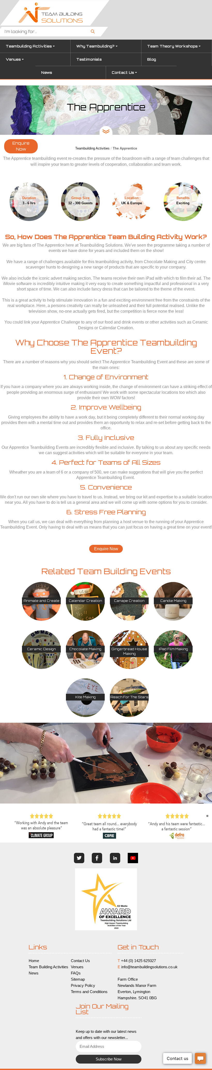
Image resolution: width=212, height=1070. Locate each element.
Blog (151, 59)
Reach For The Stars (129, 697)
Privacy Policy (83, 986)
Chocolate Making (85, 649)
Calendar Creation (85, 601)
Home (34, 961)
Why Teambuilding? (95, 46)
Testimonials (89, 59)
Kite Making (85, 697)
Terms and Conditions (89, 992)
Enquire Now (20, 146)
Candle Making (173, 601)
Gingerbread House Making (129, 651)
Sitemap (78, 979)
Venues (13, 59)
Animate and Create (41, 601)
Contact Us (123, 72)
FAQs (76, 973)
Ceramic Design (41, 649)
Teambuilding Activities (29, 46)
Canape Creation (129, 601)
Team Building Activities (48, 967)
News (46, 72)
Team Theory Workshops (172, 46)
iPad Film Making (173, 649)
